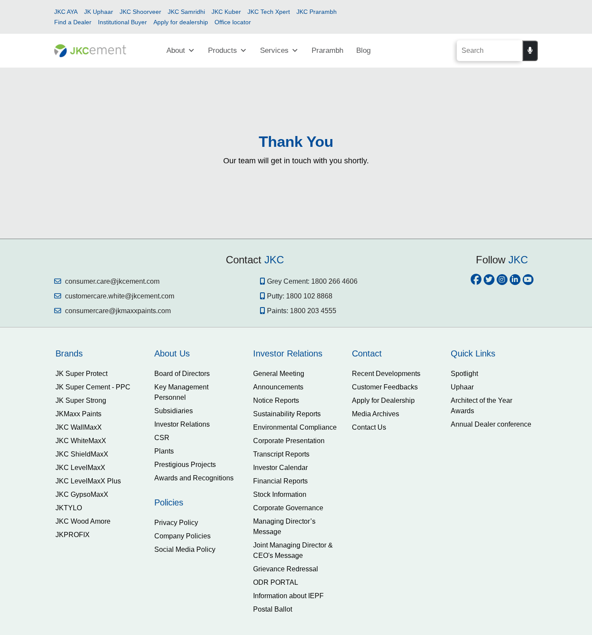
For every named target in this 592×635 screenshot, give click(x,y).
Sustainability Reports (287, 414)
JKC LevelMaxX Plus (88, 481)
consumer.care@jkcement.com (111, 281)
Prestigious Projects (185, 464)
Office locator (233, 22)
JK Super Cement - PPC (92, 387)
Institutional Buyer (122, 22)
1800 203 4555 (313, 310)
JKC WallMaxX (78, 427)
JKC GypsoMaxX (81, 494)
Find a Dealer (72, 22)
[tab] (98, 353)
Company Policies (182, 536)
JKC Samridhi (186, 11)
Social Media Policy (184, 549)
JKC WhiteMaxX (80, 440)
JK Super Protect (81, 373)
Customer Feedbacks (385, 387)
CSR (161, 437)
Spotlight (464, 373)
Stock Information (279, 494)
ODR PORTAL (275, 582)
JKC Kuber (226, 11)
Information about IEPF (288, 595)
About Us (172, 353)
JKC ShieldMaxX (81, 454)
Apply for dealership (180, 22)
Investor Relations (182, 424)
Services (274, 50)
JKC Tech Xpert (268, 11)
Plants (164, 451)
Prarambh (327, 50)
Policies (168, 502)
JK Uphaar (98, 11)
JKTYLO (68, 508)
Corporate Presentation (289, 440)
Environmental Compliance (295, 427)
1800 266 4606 (334, 281)
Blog (363, 50)
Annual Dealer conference (491, 424)
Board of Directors (182, 373)
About (175, 50)
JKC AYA (66, 11)
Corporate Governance (288, 508)
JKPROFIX (72, 534)
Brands (69, 353)
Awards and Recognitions (194, 478)
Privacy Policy (176, 522)
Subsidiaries (173, 411)
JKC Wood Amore (83, 521)
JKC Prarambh (316, 11)
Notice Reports (276, 400)
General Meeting (278, 373)
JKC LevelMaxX (80, 467)
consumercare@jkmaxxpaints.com (117, 310)
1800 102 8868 (309, 296)
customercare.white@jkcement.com (118, 296)
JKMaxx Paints (78, 414)
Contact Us (369, 427)
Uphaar (462, 387)
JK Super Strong (80, 400)
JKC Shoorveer (140, 11)
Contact (367, 353)
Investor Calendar (280, 467)
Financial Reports (280, 481)
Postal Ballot (272, 609)
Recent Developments (386, 373)
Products (222, 50)
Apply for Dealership (383, 400)
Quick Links (473, 353)
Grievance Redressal (285, 569)
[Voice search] (530, 50)
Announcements (278, 387)
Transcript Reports (281, 454)
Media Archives (375, 414)
